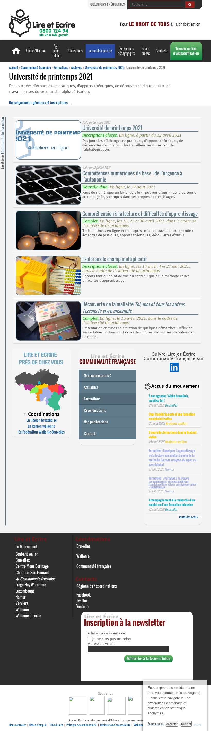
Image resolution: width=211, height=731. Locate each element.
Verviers (22, 603)
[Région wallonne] (135, 713)
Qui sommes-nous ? (98, 375)
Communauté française (36, 67)
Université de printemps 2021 (104, 67)
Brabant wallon (27, 554)
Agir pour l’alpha (56, 50)
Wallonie (22, 609)
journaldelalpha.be (100, 50)
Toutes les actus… (190, 517)
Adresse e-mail (101, 643)
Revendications (95, 410)
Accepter (172, 723)
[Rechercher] (190, 4)
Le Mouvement (26, 546)
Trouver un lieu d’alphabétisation (186, 51)
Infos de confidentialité (108, 633)
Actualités (91, 387)
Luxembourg (25, 591)
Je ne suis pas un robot (111, 639)
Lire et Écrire (2, 143)
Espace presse (145, 51)
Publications (75, 50)
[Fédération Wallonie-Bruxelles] (79, 713)
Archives (76, 67)
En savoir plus (155, 723)
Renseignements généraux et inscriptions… (40, 102)
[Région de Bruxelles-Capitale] (98, 713)
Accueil (13, 67)
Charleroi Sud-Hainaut (32, 572)
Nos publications (96, 422)
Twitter (81, 600)
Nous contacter (17, 725)
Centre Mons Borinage (32, 566)
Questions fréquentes (107, 4)
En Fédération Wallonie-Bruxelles (41, 432)
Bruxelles (23, 560)
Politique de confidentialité (81, 725)
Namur (20, 597)
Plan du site (56, 725)
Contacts (161, 50)
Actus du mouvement (175, 386)
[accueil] (42, 35)
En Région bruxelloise (42, 420)
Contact (89, 433)
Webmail (139, 725)
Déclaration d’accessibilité (115, 725)
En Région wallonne (41, 426)
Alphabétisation (36, 50)
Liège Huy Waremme (31, 585)
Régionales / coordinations (96, 586)
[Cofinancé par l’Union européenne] (117, 713)
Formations (61, 67)
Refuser (186, 723)
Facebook (83, 595)
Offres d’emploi (38, 725)
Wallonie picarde (28, 615)
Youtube (82, 606)
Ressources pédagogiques (126, 51)
